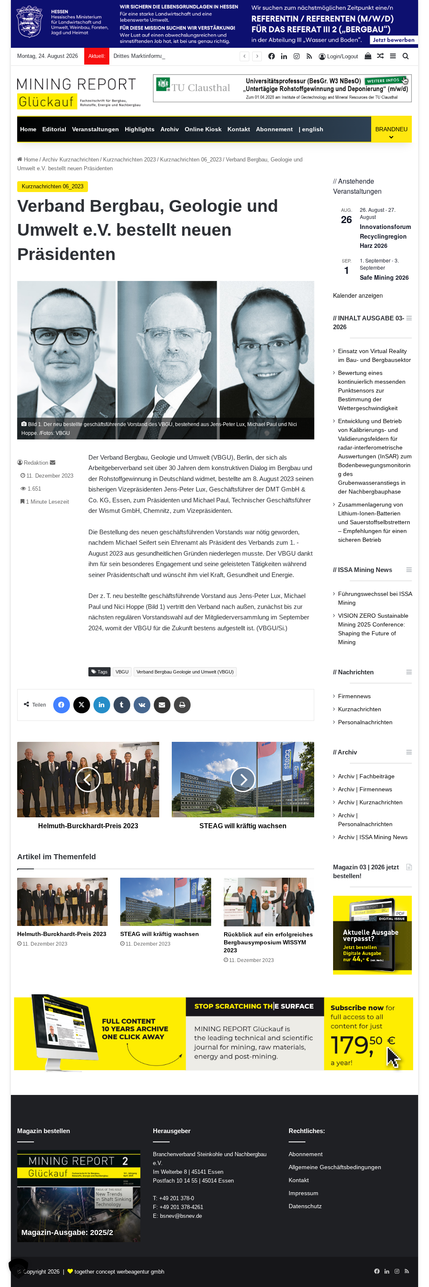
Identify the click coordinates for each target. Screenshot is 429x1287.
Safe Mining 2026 (384, 277)
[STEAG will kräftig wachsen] (165, 902)
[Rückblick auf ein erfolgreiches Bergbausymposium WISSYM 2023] (269, 902)
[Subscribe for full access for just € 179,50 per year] (215, 1033)
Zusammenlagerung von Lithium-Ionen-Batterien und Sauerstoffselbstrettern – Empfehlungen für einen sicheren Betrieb (374, 522)
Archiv (169, 129)
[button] (18, 1268)
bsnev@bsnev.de (181, 1216)
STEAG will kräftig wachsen (159, 934)
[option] (79, 1196)
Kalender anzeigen (358, 295)
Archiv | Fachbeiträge (366, 776)
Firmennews (354, 696)
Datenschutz (305, 1206)
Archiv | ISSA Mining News (373, 837)
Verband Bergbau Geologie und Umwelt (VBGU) (185, 671)
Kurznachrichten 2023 (129, 159)
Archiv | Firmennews (365, 789)
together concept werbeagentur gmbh (119, 1272)
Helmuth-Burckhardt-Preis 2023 (61, 934)
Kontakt (238, 129)
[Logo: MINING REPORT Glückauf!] (78, 93)
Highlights (140, 129)
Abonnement (274, 129)
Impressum (303, 1193)
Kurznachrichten (359, 709)
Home (28, 129)
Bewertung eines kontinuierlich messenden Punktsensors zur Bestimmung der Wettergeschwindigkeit (372, 390)
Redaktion (36, 463)
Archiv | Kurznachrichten (370, 802)
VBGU (122, 671)
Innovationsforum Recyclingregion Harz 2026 (385, 236)
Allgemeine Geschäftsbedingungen (335, 1167)
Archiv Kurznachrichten (70, 159)
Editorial (54, 129)
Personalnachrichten (365, 722)
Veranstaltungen (95, 129)
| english (311, 129)
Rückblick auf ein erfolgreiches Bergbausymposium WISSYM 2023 (268, 942)
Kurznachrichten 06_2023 (191, 159)
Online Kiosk (203, 129)
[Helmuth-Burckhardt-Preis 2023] (62, 902)
